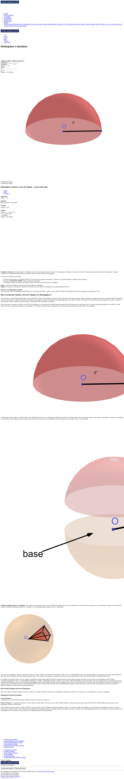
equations (6, 26)
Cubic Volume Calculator (11, 744)
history (14, 26)
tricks (10, 26)
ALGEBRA (7, 17)
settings (3, 61)
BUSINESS (18, 24)
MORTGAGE (8, 21)
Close (2, 760)
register (22, 26)
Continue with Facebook (7, 768)
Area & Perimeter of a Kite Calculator (14, 741)
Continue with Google (20, 768)
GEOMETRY (8, 18)
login (25, 26)
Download (8, 760)
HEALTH (119, 24)
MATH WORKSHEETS (50, 24)
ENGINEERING (26, 24)
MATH (6, 24)
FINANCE (11, 24)
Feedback (17, 776)
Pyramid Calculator (9, 756)
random (14, 61)
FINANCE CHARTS (37, 24)
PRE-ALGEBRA (9, 15)
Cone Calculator (8, 754)
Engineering (7, 42)
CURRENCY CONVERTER (65, 24)
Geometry (6, 193)
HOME (6, 13)
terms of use (42, 771)
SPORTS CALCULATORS (108, 24)
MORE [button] (6, 23)
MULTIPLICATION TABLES (81, 24)
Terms (6, 776)
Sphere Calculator (9, 747)
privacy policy (50, 771)
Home (5, 37)
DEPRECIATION (95, 24)
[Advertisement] (31, 7)
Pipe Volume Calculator (10, 750)
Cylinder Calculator (9, 751)
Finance (6, 41)
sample (8, 61)
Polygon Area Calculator (10, 739)
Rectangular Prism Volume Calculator (14, 745)
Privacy (3, 776)
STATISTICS (7, 20)
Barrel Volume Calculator (11, 753)
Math (5, 39)
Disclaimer (11, 776)
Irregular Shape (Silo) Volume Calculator (15, 757)
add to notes (20, 61)
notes (18, 26)
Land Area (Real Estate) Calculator (13, 742)
